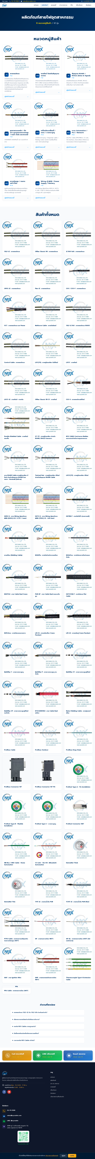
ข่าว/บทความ (63, 5)
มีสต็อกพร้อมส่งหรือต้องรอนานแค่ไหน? (26, 1033)
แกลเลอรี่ (53, 5)
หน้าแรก (36, 5)
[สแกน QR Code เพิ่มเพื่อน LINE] (23, 1136)
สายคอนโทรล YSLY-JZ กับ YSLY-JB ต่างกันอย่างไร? (30, 1012)
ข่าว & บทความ (54, 1084)
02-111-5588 (15, 1)
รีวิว (72, 5)
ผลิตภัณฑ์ (45, 5)
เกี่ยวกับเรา (79, 5)
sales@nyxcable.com (29, 1)
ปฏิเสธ (63, 1155)
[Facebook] (4, 1092)
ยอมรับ (72, 1155)
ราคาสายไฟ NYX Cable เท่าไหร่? (24, 1040)
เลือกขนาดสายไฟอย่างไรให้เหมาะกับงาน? (27, 1019)
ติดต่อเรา (88, 5)
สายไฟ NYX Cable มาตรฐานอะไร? (25, 1026)
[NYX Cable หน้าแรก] (4, 5)
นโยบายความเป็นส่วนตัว (57, 1097)
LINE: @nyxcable (12, 1121)
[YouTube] (9, 1092)
